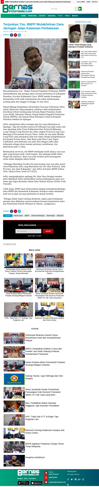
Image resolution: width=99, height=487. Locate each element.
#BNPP (27, 215)
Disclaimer (32, 478)
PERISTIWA (32, 16)
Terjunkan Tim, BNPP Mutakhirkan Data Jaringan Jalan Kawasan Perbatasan (33, 26)
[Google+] (15, 35)
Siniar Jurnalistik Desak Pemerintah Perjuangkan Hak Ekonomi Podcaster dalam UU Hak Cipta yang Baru (43, 392)
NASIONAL (52, 16)
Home (23, 16)
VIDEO (67, 16)
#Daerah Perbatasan (38, 215)
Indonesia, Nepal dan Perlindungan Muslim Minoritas (87, 103)
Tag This (8, 215)
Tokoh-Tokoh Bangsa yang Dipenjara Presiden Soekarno (80, 46)
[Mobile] (80, 9)
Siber (26, 478)
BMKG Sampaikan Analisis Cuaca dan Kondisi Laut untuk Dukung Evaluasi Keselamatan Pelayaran (43, 351)
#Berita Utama (18, 215)
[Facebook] (11, 35)
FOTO (60, 16)
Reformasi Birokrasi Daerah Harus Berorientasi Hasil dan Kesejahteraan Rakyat (43, 338)
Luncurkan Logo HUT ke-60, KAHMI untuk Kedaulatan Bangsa (89, 63)
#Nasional (60, 215)
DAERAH (42, 16)
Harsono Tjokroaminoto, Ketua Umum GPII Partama (89, 83)
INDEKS (75, 16)
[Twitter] (19, 35)
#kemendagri (51, 215)
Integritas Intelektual (34, 457)
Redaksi (20, 478)
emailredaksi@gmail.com (57, 482)
